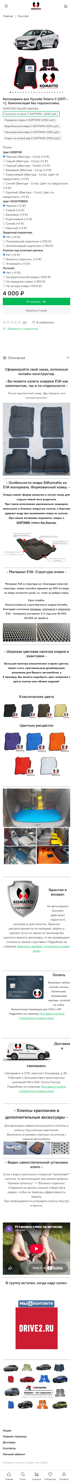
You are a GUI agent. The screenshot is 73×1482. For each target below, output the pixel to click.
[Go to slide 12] (39, 92)
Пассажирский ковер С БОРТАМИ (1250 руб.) (32, 132)
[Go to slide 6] (23, 92)
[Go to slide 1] (10, 92)
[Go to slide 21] (62, 92)
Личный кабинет (14, 1454)
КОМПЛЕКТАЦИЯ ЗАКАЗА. (21, 108)
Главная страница (14, 1436)
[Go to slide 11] (36, 92)
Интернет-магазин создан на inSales (25, 1462)
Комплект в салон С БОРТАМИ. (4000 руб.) (31, 114)
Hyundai (23, 16)
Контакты (9, 1448)
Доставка (9, 1442)
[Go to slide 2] (12, 92)
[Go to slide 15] (47, 92)
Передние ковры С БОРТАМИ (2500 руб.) (30, 120)
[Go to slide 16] (49, 92)
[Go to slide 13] (41, 92)
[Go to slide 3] (15, 92)
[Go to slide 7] (26, 92)
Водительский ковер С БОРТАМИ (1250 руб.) (32, 126)
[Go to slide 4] (18, 92)
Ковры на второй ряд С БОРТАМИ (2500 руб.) (33, 138)
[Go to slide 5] (20, 92)
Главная (8, 16)
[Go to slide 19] (57, 92)
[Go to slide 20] (60, 92)
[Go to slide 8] (28, 92)
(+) (27, 156)
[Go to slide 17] (52, 92)
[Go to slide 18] (54, 92)
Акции (7, 1430)
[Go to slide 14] (44, 92)
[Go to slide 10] (33, 92)
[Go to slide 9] (31, 92)
